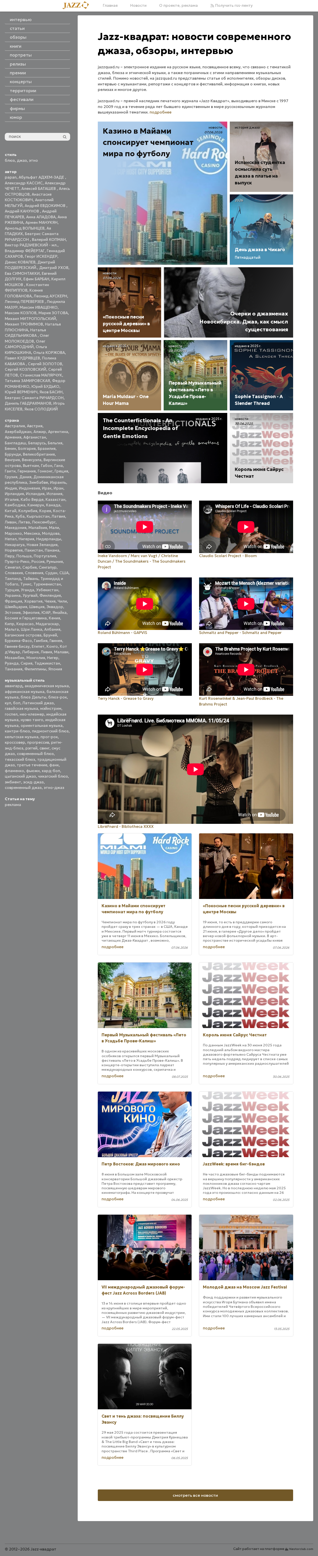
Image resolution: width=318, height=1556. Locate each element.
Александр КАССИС (24, 183)
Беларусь (37, 443)
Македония (15, 527)
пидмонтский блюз (50, 731)
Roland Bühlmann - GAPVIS (122, 632)
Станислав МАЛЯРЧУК (41, 375)
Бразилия (47, 448)
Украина (13, 595)
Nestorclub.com (301, 1549)
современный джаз (23, 787)
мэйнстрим (50, 708)
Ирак (47, 488)
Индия (11, 488)
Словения (34, 572)
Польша (24, 556)
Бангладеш (15, 443)
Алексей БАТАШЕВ (39, 188)
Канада (53, 505)
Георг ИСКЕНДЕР (41, 256)
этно (33, 160)
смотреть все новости (195, 1495)
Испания (54, 493)
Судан (51, 572)
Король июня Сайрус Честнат (235, 1034)
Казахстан (55, 499)
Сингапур (48, 567)
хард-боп (51, 770)
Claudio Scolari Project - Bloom (228, 555)
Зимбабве (38, 482)
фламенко (14, 770)
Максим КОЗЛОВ (20, 312)
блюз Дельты (33, 697)
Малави (61, 652)
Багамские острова (23, 635)
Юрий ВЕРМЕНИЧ (21, 392)
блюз (10, 160)
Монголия (35, 657)
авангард (14, 685)
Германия (27, 471)
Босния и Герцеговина (26, 618)
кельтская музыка (21, 736)
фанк (54, 765)
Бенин (10, 448)
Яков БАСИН (51, 392)
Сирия (26, 663)
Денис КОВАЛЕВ (20, 262)
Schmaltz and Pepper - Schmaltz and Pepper (240, 632)
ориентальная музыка (42, 725)
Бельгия (55, 443)
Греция (61, 471)
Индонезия (29, 488)
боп (16, 703)
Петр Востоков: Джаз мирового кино (141, 1163)
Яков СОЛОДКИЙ (41, 409)
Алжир (39, 431)
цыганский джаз (20, 776)
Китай (10, 510)
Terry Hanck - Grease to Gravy (126, 698)
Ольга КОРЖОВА (49, 352)
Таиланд (13, 578)
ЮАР (46, 612)
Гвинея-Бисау (17, 646)
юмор (16, 117)
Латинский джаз (38, 703)
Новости (138, 5)
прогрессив (38, 742)
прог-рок (49, 736)
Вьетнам (31, 465)
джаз (22, 160)
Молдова (51, 533)
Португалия (45, 556)
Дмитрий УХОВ (53, 267)
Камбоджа (15, 505)
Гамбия (41, 640)
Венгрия (12, 459)
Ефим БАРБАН (36, 279)
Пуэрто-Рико (17, 561)
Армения (13, 437)
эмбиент (13, 782)
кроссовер (15, 742)
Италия (12, 499)
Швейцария (16, 606)
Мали (54, 527)
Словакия (14, 572)
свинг (44, 748)
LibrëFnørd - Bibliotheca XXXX (126, 826)
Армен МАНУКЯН (41, 222)
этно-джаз (54, 787)
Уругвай (30, 595)
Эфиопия (31, 612)
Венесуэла (31, 459)
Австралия (15, 425)
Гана (58, 465)
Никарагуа (15, 544)
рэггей (31, 748)
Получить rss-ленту (233, 5)
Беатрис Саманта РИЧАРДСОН (34, 397)
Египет (38, 646)
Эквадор (55, 606)
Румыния (55, 561)
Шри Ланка (31, 629)
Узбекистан (47, 589)
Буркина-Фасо (18, 640)
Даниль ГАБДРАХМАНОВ (28, 403)
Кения (54, 618)
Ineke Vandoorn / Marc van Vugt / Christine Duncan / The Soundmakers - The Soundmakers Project (142, 561)
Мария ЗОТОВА (53, 312)
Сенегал (12, 567)
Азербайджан (18, 431)
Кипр (9, 623)
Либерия (30, 652)
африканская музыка (24, 691)
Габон (46, 465)
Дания (25, 476)
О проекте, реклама (178, 5)
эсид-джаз (33, 782)
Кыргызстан (38, 516)
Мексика (32, 533)
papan (11, 177)
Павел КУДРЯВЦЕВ (22, 358)
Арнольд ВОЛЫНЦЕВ (24, 228)
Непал (11, 538)
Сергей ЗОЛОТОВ (45, 363)
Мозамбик (14, 657)
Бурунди (13, 454)
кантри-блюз (17, 731)
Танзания (13, 669)
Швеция (36, 606)
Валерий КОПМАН (49, 239)
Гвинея (56, 640)
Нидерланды (48, 538)
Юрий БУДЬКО (45, 386)
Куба (20, 516)
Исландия (35, 493)
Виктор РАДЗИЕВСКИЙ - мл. (31, 245)
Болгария (27, 448)
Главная (110, 5)
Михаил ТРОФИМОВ (24, 324)
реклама (13, 804)
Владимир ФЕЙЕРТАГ (25, 250)
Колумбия (27, 510)
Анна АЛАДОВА (41, 216)
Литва (24, 522)
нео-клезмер (32, 714)
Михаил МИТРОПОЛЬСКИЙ (30, 318)
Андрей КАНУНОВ (22, 211)
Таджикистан (47, 663)
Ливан (10, 522)
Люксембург (44, 522)
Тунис (25, 584)
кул (8, 703)
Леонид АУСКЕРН (50, 296)
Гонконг (45, 471)
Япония (55, 669)
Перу (9, 556)
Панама (52, 550)
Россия (37, 561)
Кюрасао (25, 623)
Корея (45, 510)
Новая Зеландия (42, 544)
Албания (52, 629)
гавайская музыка (21, 708)
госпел (11, 714)
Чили (62, 601)
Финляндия (50, 595)
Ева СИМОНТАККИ (22, 273)
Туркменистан (47, 584)
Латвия (58, 516)
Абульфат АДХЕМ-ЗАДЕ (42, 177)
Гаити (10, 471)
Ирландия (14, 493)
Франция (13, 601)
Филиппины (35, 669)
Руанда (12, 663)
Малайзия (37, 527)
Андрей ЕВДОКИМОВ (45, 205)
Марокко (13, 533)
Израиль (58, 482)
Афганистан (34, 437)
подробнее (160, 112)
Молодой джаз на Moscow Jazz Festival (245, 1287)
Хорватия (33, 601)
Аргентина (58, 431)
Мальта (12, 629)
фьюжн (33, 770)
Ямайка (60, 612)
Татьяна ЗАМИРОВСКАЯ (27, 380)
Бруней (50, 635)
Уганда (27, 589)
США (64, 572)
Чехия (50, 601)
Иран (58, 488)
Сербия (29, 567)
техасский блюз (20, 759)
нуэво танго (32, 719)
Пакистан (34, 550)
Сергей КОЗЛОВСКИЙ (25, 369)
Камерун (35, 505)
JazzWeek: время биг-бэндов (234, 1163)
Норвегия (14, 550)
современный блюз (35, 753)
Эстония (13, 612)
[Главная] (78, 5)
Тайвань (30, 578)
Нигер (52, 657)
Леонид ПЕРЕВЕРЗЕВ (25, 301)
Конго (52, 646)
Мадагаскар (47, 623)
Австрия (34, 425)
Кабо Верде (32, 499)
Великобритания (39, 454)
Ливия (46, 652)
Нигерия (26, 538)
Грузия (11, 476)
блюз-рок (57, 697)
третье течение (32, 765)
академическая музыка (47, 685)
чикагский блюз (53, 776)
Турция (12, 589)
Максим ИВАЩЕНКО (39, 307)
